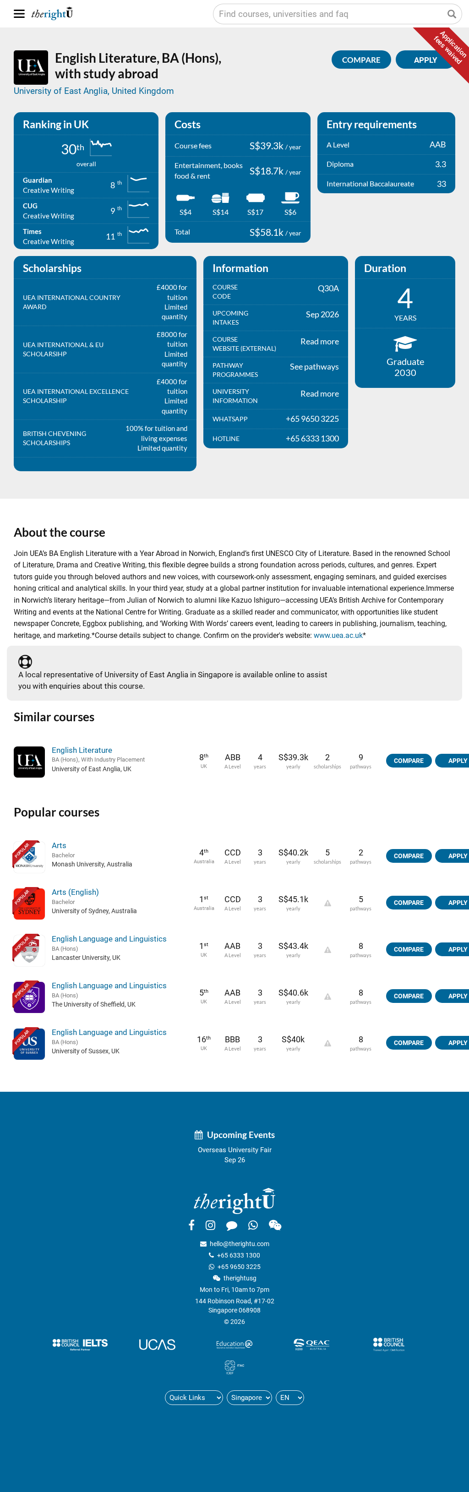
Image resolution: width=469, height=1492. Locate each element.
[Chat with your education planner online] (231, 1225)
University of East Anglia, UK (91, 769)
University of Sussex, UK (86, 1051)
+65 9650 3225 (239, 1266)
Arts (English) (75, 892)
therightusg (240, 1278)
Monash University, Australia (92, 864)
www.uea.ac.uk (338, 635)
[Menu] (19, 14)
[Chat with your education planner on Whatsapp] (253, 1225)
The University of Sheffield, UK (94, 1004)
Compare (361, 60)
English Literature (82, 750)
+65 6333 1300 (238, 1255)
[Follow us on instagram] (210, 1225)
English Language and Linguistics (109, 938)
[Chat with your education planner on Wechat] (275, 1225)
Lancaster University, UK (86, 957)
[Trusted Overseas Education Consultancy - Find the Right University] (234, 1200)
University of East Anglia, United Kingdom (94, 91)
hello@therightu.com (239, 1243)
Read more (319, 341)
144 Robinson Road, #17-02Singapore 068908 (234, 1305)
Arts (59, 845)
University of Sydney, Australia (94, 911)
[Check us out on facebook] (191, 1225)
